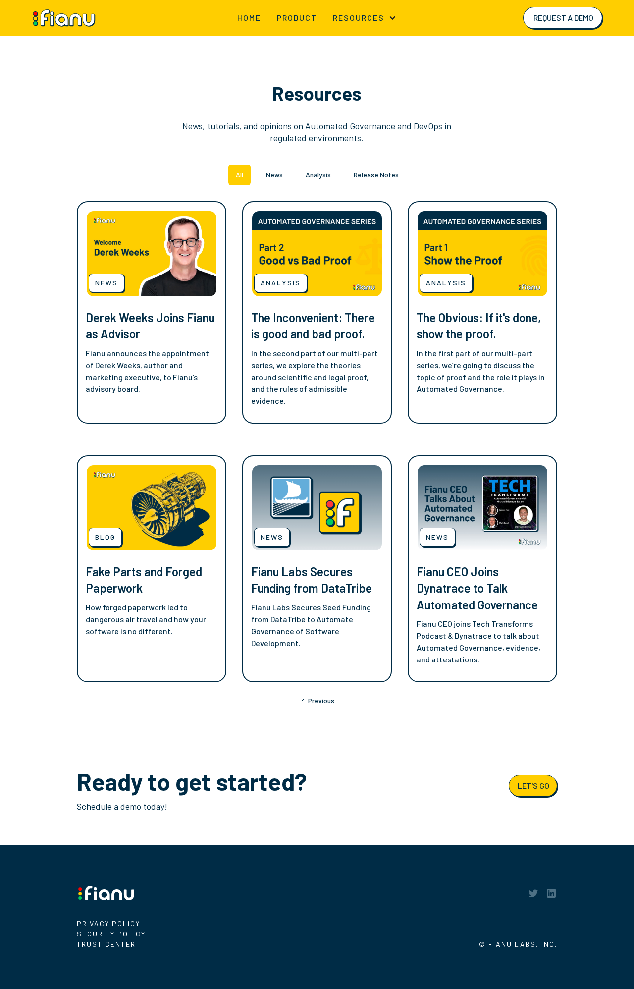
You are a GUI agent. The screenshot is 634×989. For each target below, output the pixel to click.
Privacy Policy (108, 923)
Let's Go (533, 785)
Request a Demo (563, 17)
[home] (78, 17)
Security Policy (111, 934)
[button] (364, 18)
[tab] (239, 175)
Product (297, 17)
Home (249, 17)
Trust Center (106, 944)
